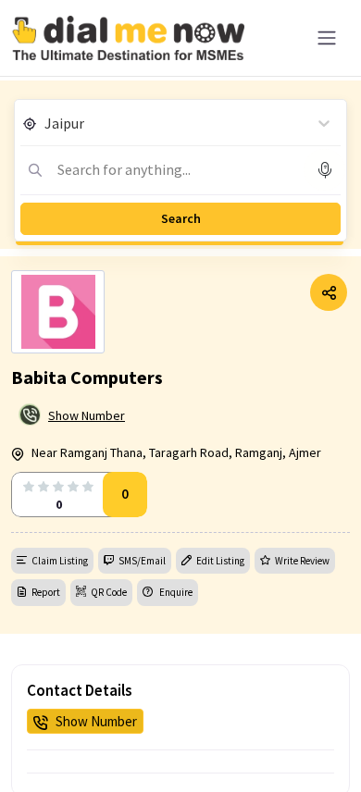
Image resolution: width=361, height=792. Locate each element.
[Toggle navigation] (327, 38)
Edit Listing (220, 560)
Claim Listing (59, 560)
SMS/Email (142, 560)
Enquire (175, 592)
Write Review (302, 560)
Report (45, 592)
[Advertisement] (180, 745)
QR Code (109, 592)
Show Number (86, 415)
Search (181, 218)
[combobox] (45, 123)
